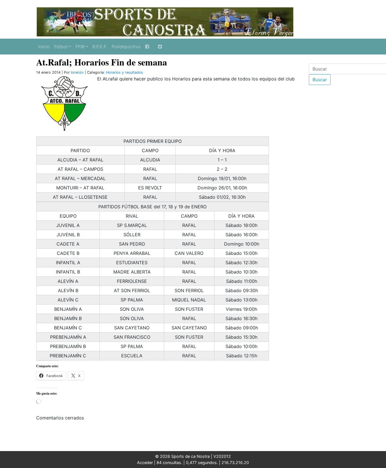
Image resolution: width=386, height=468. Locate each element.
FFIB (79, 46)
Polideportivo (126, 46)
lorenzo (77, 72)
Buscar (320, 79)
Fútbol (61, 46)
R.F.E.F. (99, 46)
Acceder (145, 462)
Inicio (44, 46)
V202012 (222, 456)
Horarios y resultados (124, 72)
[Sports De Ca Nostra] (164, 21)
